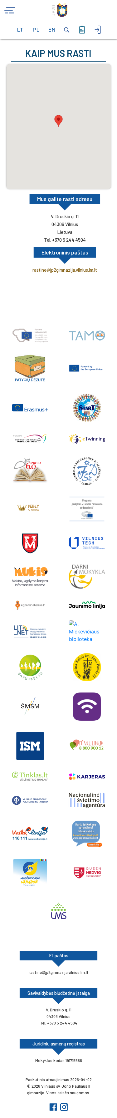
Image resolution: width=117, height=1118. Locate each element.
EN (51, 30)
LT (20, 30)
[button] (58, 121)
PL (36, 30)
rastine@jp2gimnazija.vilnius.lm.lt (64, 270)
